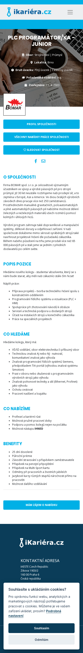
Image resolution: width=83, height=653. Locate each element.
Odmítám (41, 639)
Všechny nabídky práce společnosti (41, 137)
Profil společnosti (41, 124)
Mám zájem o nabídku (41, 505)
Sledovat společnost (43, 150)
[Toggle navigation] (70, 12)
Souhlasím (41, 628)
